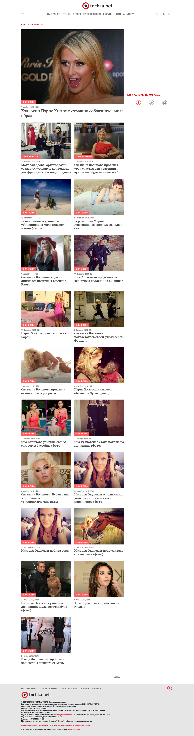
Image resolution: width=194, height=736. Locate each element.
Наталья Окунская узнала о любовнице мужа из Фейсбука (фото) (44, 606)
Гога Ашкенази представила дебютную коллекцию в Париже (98, 279)
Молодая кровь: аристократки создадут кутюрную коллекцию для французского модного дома (46, 168)
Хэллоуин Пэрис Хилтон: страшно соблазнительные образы (72, 113)
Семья (77, 14)
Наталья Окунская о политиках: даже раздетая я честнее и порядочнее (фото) (98, 498)
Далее (117, 676)
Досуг (131, 14)
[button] (164, 14)
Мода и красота (30, 157)
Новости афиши (84, 157)
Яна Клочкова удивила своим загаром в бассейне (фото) (43, 444)
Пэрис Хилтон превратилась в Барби (44, 335)
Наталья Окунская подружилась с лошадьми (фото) (98, 552)
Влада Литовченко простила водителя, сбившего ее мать (42, 661)
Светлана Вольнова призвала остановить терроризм (43, 391)
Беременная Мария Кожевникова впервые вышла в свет (98, 224)
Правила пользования (29, 725)
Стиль (66, 14)
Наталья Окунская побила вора (45, 550)
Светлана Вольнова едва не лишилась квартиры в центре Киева (43, 280)
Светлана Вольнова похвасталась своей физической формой (98, 337)
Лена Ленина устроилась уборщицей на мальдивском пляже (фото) (42, 224)
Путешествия (92, 14)
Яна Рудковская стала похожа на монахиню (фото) (99, 444)
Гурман (108, 14)
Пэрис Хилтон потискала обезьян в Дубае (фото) (93, 391)
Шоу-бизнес (52, 14)
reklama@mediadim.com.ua (64, 715)
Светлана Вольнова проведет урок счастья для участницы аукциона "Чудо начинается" (96, 168)
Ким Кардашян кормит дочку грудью (96, 605)
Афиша (120, 14)
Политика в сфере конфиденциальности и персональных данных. (65, 725)
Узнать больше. (74, 730)
